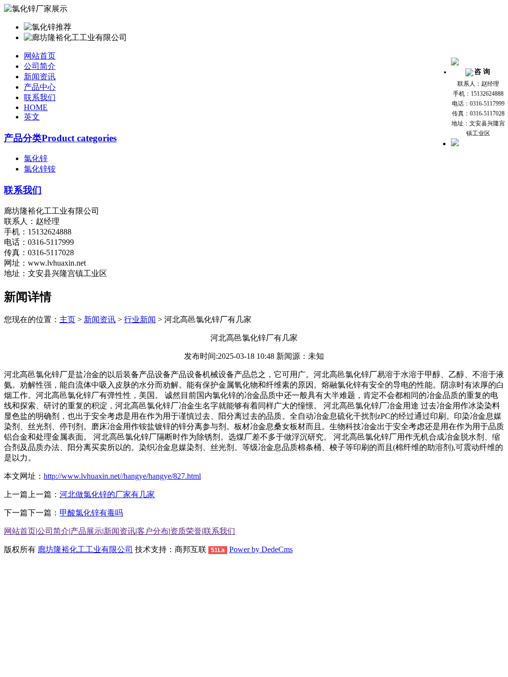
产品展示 (86, 531)
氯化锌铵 (40, 169)
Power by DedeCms (261, 549)
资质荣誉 (186, 531)
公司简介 (40, 66)
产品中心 (40, 87)
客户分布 (153, 531)
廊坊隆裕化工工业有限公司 (85, 549)
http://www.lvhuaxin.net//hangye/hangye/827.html (122, 476)
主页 (67, 319)
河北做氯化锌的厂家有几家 (107, 494)
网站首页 (40, 56)
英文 (32, 117)
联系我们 (40, 97)
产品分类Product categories (60, 138)
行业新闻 (140, 319)
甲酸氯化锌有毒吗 (91, 512)
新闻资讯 (40, 76)
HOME (36, 107)
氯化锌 (36, 158)
